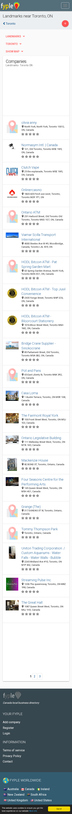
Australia (13, 789)
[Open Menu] (65, 5)
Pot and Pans (31, 371)
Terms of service (14, 750)
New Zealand (15, 794)
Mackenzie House (34, 460)
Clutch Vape (30, 167)
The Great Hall (31, 602)
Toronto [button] (12, 43)
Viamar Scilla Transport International (38, 237)
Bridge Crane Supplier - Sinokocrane (38, 345)
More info (33, 810)
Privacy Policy (12, 756)
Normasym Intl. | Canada (39, 145)
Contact (8, 761)
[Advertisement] (33, 93)
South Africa (38, 794)
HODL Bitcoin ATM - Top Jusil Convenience (43, 291)
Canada (29, 789)
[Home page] (10, 5)
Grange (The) (31, 507)
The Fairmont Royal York (39, 415)
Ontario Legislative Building (41, 438)
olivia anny (29, 122)
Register (8, 728)
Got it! (59, 808)
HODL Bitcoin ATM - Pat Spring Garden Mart (39, 264)
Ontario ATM (30, 212)
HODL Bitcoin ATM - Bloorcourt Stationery (37, 318)
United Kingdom (17, 800)
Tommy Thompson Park (39, 529)
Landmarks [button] (13, 36)
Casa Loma (29, 393)
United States (42, 800)
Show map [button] (12, 51)
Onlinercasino (31, 190)
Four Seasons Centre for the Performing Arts (42, 482)
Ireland (44, 789)
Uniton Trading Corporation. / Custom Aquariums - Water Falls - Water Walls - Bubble (43, 553)
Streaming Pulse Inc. (36, 580)
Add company (11, 722)
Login (6, 733)
